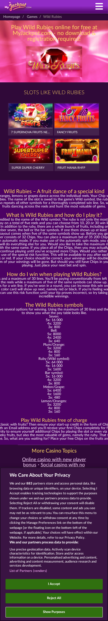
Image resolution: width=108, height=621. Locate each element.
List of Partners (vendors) (28, 571)
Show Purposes (54, 612)
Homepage (11, 17)
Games (32, 17)
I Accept (54, 584)
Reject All (54, 598)
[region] (54, 544)
